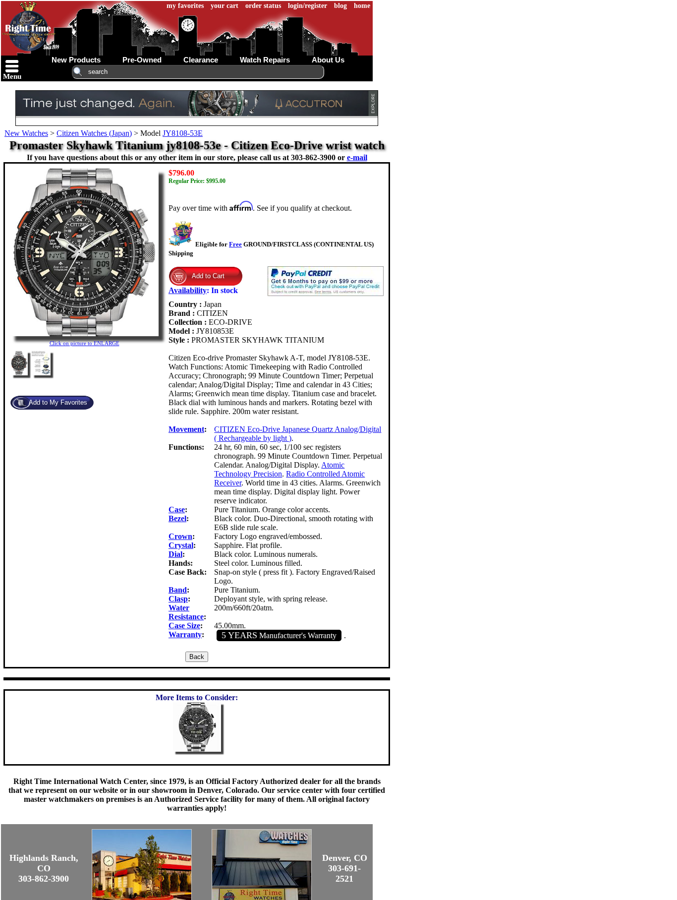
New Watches (26, 133)
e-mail (357, 157)
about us (328, 60)
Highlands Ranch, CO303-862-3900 (43, 868)
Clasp (178, 599)
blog (340, 5)
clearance (200, 60)
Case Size (184, 625)
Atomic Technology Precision (279, 469)
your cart (224, 5)
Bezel (177, 518)
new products (76, 60)
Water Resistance (186, 612)
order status (263, 5)
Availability (188, 290)
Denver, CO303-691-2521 (344, 868)
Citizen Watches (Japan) (94, 133)
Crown (180, 536)
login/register (307, 5)
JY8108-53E (183, 133)
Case (177, 509)
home (362, 5)
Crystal (181, 545)
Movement (186, 429)
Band (178, 590)
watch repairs (265, 60)
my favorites (185, 5)
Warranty (185, 634)
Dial (175, 554)
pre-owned (142, 60)
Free (235, 244)
